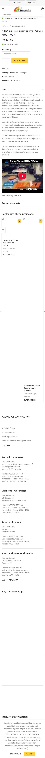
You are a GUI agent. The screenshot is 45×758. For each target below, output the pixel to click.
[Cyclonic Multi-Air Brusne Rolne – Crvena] (33, 301)
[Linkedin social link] (14, 80)
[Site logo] (22, 9)
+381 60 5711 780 (16, 505)
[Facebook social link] (9, 80)
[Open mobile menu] (3, 9)
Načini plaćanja (8, 428)
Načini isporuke (8, 432)
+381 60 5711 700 (16, 536)
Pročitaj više (15, 754)
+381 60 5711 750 (16, 474)
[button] (19, 221)
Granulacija (7, 49)
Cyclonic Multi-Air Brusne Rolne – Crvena (32, 388)
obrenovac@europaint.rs (16, 507)
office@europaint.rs (14, 476)
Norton (11, 77)
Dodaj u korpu (20, 61)
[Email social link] (11, 80)
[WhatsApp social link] (17, 80)
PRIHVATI (29, 754)
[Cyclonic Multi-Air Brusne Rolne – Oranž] (12, 228)
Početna (5, 26)
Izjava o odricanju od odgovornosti (16, 441)
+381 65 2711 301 (15, 567)
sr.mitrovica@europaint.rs (17, 570)
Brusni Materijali (18, 26)
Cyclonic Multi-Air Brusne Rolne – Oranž (10, 243)
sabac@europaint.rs (14, 539)
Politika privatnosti (9, 436)
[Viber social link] (19, 80)
